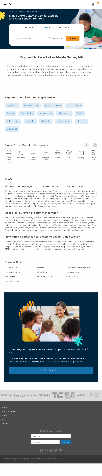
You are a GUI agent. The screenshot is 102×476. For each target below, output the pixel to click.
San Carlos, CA (12, 277)
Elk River (81, 121)
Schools (4, 415)
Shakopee (12, 129)
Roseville (30, 121)
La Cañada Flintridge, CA (78, 268)
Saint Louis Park (53, 105)
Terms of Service (55, 459)
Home (11, 11)
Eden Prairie (13, 121)
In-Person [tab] (46, 27)
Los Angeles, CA (12, 272)
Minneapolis (64, 113)
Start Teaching (51, 370)
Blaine (80, 113)
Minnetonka (46, 113)
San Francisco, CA (44, 277)
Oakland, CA (42, 272)
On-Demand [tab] (63, 27)
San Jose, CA (72, 277)
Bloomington (63, 121)
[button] (86, 145)
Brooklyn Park (31, 105)
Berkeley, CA (11, 268)
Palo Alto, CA (72, 272)
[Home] (52, 4)
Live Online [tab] (29, 27)
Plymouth (12, 105)
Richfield (45, 121)
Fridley (10, 113)
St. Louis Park (74, 105)
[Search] (10, 4)
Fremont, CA (42, 268)
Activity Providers (8, 411)
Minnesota (19, 11)
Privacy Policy (43, 459)
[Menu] (5, 4)
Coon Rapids (27, 113)
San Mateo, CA (12, 281)
